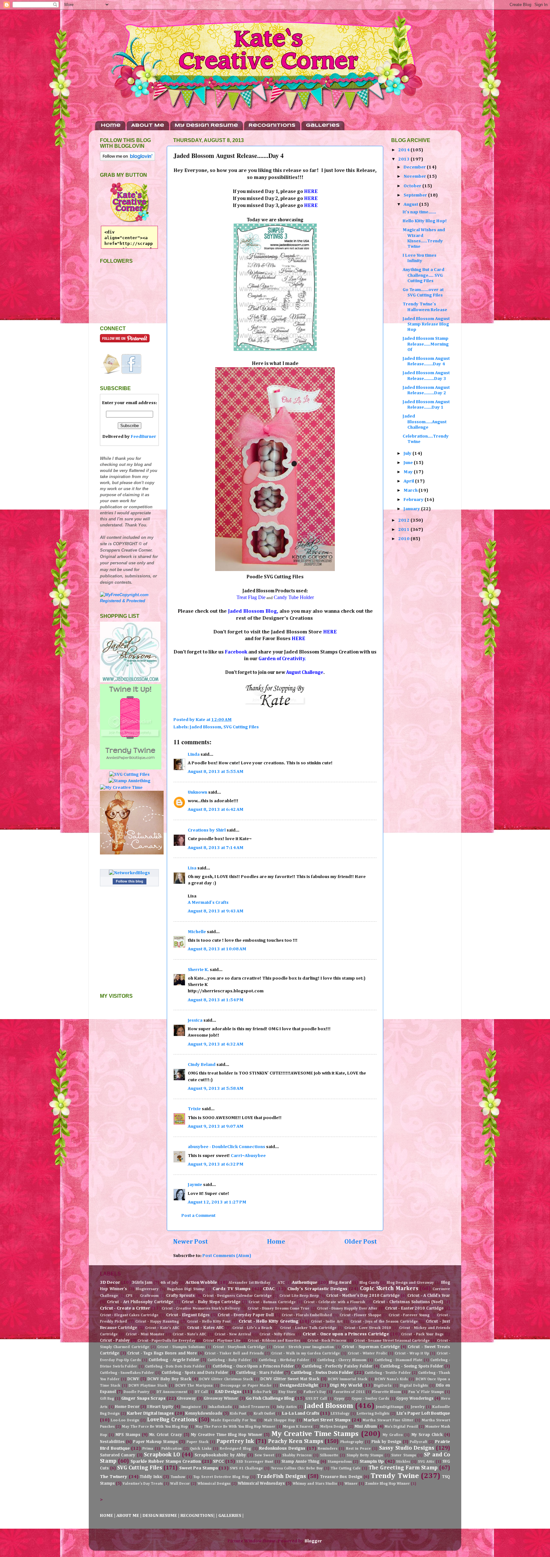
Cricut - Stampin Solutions (181, 1347)
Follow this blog (129, 881)
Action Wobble (201, 1282)
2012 (404, 520)
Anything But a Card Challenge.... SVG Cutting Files (423, 275)
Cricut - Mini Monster (145, 1334)
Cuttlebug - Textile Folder (388, 1373)
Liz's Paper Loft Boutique (423, 1413)
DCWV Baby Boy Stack (169, 1379)
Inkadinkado (220, 1407)
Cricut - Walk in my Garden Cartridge (305, 1353)
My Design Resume (206, 125)
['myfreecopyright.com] (129, 600)
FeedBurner (143, 436)
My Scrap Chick (427, 1435)
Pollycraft (418, 1442)
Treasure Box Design (341, 1477)
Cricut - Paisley (115, 1341)
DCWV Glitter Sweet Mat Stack (290, 1379)
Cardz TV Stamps (231, 1289)
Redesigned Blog (235, 1449)
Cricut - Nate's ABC (189, 1334)
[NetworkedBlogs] (129, 873)
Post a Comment (198, 1215)
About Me (147, 125)
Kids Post (238, 1414)
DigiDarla (382, 1386)
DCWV (133, 1379)
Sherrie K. (198, 970)
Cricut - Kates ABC (205, 1328)
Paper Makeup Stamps (155, 1442)
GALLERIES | (231, 1515)
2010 (404, 539)
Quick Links (200, 1449)
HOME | (108, 1515)
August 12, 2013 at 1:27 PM (217, 1202)
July (408, 453)
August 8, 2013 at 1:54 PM (215, 1000)
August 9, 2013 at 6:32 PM (215, 1164)
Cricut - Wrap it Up (412, 1353)
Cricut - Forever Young (409, 1315)
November (415, 176)
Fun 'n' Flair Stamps (426, 1392)
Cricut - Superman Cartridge (370, 1347)
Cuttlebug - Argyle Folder (174, 1360)
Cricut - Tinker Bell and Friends (234, 1353)
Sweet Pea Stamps (198, 1468)
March (411, 490)
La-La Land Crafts (300, 1413)
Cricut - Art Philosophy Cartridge (140, 1302)
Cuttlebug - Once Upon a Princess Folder (253, 1366)
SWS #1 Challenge (246, 1468)
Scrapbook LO (162, 1455)
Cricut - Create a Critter (125, 1308)
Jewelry (418, 1407)
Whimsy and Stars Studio (315, 1484)
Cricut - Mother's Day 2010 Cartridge (362, 1296)
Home (111, 125)
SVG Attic (426, 1462)
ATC (281, 1283)
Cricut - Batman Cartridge (272, 1302)
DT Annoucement (172, 1392)
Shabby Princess (297, 1455)
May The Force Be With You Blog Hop (155, 1427)
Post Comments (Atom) (226, 1255)
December (415, 167)
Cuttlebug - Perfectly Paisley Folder (337, 1366)
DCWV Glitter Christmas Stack (225, 1379)
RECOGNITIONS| (198, 1515)
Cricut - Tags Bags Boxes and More (162, 1353)
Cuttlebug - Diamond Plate (398, 1360)
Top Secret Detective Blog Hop (221, 1477)
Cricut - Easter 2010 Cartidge (414, 1308)
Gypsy (339, 1399)
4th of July (169, 1283)
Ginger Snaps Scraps (143, 1398)
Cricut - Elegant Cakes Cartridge (129, 1315)
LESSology (340, 1414)
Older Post (360, 1242)
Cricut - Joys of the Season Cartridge (384, 1322)
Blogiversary (147, 1289)
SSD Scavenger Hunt (254, 1462)
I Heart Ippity (160, 1407)
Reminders (327, 1449)
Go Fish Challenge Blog (270, 1398)
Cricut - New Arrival (233, 1334)
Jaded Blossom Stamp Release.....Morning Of (426, 344)
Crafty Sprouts (180, 1296)
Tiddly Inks (151, 1477)
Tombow (178, 1477)
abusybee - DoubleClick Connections (226, 1147)
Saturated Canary (117, 1455)
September (416, 195)
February (414, 499)
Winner (351, 1484)
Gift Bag (107, 1399)
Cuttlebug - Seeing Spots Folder (411, 1366)
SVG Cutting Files (241, 727)
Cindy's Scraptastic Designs (317, 1289)
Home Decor (127, 1407)
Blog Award (340, 1283)
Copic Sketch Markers (389, 1288)
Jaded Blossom (205, 727)
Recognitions (272, 125)
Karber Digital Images (150, 1413)
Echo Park (262, 1392)
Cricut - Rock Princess (326, 1341)
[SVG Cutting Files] (129, 774)
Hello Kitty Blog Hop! (425, 221)
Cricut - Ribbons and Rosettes (274, 1341)
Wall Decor (180, 1484)
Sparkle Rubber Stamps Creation (165, 1461)
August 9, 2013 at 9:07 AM (215, 1126)
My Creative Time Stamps (315, 1434)
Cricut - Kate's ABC (162, 1328)
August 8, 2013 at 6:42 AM (215, 809)
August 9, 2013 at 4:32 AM (215, 1044)
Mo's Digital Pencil (401, 1427)
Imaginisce (191, 1407)
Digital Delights (414, 1386)
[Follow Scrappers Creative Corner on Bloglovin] (127, 159)
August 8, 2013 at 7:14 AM (215, 848)
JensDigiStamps (389, 1407)
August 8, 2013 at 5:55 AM (215, 771)
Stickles (403, 1462)
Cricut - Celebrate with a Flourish (334, 1302)
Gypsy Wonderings (415, 1398)
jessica (195, 1020)
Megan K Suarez (298, 1427)
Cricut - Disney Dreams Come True (278, 1309)
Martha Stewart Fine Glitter (388, 1420)
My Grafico (393, 1435)
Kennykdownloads (203, 1413)
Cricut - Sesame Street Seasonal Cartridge (392, 1341)
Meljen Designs (333, 1427)
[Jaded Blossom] (130, 681)
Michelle (197, 932)
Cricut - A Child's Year (428, 1296)
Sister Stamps (403, 1455)
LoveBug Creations (172, 1420)
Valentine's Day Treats (143, 1484)
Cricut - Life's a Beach (252, 1328)
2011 (404, 529)
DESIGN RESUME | (161, 1515)
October (413, 186)
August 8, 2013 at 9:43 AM (215, 911)
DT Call (201, 1392)
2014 (404, 150)
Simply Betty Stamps (365, 1455)
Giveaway (186, 1398)
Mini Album (366, 1427)
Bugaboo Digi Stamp (185, 1289)
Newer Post (190, 1242)
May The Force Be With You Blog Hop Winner (235, 1427)
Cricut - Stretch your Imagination (303, 1347)
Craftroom (149, 1296)
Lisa (192, 868)
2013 (404, 159)
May (409, 472)
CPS (129, 1296)
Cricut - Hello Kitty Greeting (269, 1321)
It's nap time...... (419, 212)
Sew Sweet (264, 1455)
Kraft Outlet (264, 1414)
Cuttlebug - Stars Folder (259, 1373)
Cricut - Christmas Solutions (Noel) (408, 1302)
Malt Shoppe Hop (279, 1420)
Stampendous (340, 1462)
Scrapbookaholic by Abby (220, 1455)
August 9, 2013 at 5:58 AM (215, 1088)
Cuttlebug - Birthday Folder (284, 1360)
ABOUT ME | (129, 1515)
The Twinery (113, 1477)
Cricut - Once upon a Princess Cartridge (346, 1334)
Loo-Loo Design (125, 1420)
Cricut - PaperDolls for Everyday (166, 1341)
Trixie (194, 1109)
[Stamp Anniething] (130, 781)
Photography (351, 1442)
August (411, 204)
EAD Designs (228, 1391)
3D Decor (110, 1282)
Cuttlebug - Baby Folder (229, 1360)
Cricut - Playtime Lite (222, 1341)
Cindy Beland (201, 1064)
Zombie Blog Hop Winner (387, 1484)
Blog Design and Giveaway (410, 1283)
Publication (171, 1449)
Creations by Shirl (207, 830)
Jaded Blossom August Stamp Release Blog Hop (426, 324)
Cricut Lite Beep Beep (298, 1296)
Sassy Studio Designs (406, 1448)
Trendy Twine (394, 1476)
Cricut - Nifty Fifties (277, 1334)
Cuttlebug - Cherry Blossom (341, 1360)
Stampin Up (372, 1461)
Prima (147, 1449)
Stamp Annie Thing (300, 1462)
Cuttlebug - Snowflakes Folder (127, 1373)
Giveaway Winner (221, 1398)
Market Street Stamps (326, 1420)
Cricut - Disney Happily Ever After (347, 1309)
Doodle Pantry (136, 1392)
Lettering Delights (373, 1414)
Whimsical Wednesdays (261, 1484)
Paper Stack (197, 1442)
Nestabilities (112, 1442)
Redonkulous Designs (282, 1448)
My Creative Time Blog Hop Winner (226, 1435)
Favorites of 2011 (348, 1392)
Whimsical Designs (213, 1484)
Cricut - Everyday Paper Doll (246, 1315)
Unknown (197, 792)
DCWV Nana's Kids (391, 1379)
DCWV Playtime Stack (148, 1386)
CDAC (269, 1289)
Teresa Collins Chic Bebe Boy (297, 1468)
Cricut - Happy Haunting (157, 1322)
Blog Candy (369, 1283)
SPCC (218, 1461)
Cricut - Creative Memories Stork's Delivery (201, 1309)
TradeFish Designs (281, 1476)
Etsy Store (287, 1392)
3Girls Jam (142, 1283)
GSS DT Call (316, 1399)
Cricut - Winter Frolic (367, 1353)
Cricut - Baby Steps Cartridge (211, 1302)
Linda (194, 754)
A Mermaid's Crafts (208, 902)
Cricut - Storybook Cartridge (239, 1347)
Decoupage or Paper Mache (246, 1386)
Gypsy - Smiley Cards (370, 1399)
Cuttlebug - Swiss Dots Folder (322, 1372)
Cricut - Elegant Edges (188, 1315)
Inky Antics (287, 1407)
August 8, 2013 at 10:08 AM (217, 949)
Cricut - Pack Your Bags (422, 1334)
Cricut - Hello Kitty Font (209, 1322)
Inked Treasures (254, 1407)
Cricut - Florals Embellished (307, 1315)
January (412, 509)
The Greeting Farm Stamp (403, 1468)
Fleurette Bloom (386, 1392)
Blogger (313, 1541)
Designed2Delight (299, 1385)
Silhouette (329, 1455)
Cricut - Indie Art (326, 1322)
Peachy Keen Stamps (295, 1441)
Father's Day (315, 1392)
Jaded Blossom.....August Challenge (425, 422)
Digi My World (346, 1385)
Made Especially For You (233, 1420)
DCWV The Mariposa (194, 1386)
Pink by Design (386, 1442)
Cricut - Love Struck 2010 (367, 1328)
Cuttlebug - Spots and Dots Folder (195, 1373)
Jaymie (195, 1184)
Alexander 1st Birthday (249, 1283)
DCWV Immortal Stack (347, 1379)
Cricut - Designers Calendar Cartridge (237, 1296)
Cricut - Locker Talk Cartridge (308, 1328)
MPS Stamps (128, 1435)
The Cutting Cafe (346, 1468)
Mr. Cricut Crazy (165, 1435)
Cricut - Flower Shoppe (360, 1315)
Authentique (304, 1282)
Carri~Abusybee (248, 1155)
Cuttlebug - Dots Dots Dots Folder (175, 1366)
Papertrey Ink (235, 1441)
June (409, 463)
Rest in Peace (358, 1449)
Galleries (323, 125)
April (409, 481)
